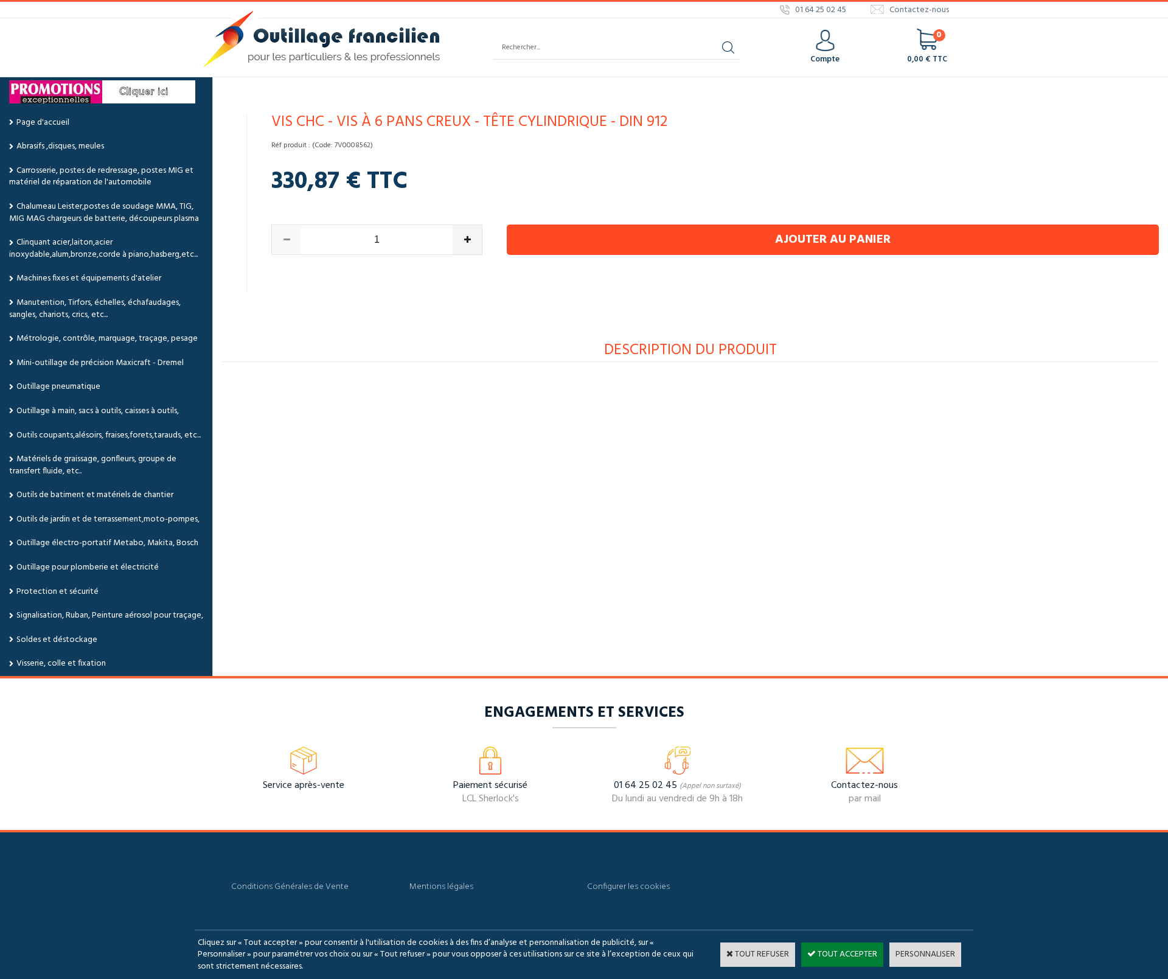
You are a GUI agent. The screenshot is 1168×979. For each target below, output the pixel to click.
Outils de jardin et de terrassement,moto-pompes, (108, 519)
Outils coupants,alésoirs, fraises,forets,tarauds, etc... (108, 435)
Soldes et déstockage (56, 640)
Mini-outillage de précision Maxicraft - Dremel (100, 363)
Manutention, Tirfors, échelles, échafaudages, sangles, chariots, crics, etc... (95, 309)
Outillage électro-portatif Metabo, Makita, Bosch (107, 543)
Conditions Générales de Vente (290, 887)
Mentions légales (441, 887)
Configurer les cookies (628, 887)
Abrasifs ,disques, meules (60, 146)
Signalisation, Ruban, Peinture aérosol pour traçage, (109, 615)
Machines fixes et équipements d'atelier (88, 278)
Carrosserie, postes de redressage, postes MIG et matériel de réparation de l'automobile (101, 177)
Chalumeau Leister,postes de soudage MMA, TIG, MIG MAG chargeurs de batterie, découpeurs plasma (104, 213)
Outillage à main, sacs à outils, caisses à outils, (97, 411)
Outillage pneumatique (58, 387)
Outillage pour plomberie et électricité (87, 567)
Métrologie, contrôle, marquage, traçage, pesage (107, 339)
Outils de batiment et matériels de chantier (94, 495)
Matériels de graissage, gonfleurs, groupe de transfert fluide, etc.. (92, 465)
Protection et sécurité (57, 592)
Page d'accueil (42, 123)
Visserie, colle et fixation (61, 664)
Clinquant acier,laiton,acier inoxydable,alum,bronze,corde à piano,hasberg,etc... (103, 248)
